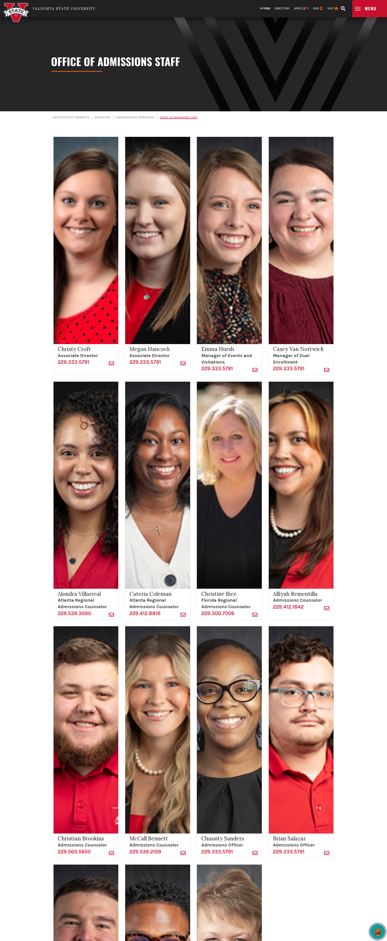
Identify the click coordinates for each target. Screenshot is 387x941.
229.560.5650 (74, 852)
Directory (282, 8)
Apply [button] (298, 8)
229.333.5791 (73, 362)
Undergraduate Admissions (135, 117)
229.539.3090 (74, 613)
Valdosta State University (71, 117)
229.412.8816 (145, 613)
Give (316, 8)
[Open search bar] (343, 7)
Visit (331, 8)
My (265, 8)
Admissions (103, 117)
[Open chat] (377, 931)
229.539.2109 (145, 852)
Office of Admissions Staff (178, 117)
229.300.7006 (217, 613)
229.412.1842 (288, 607)
